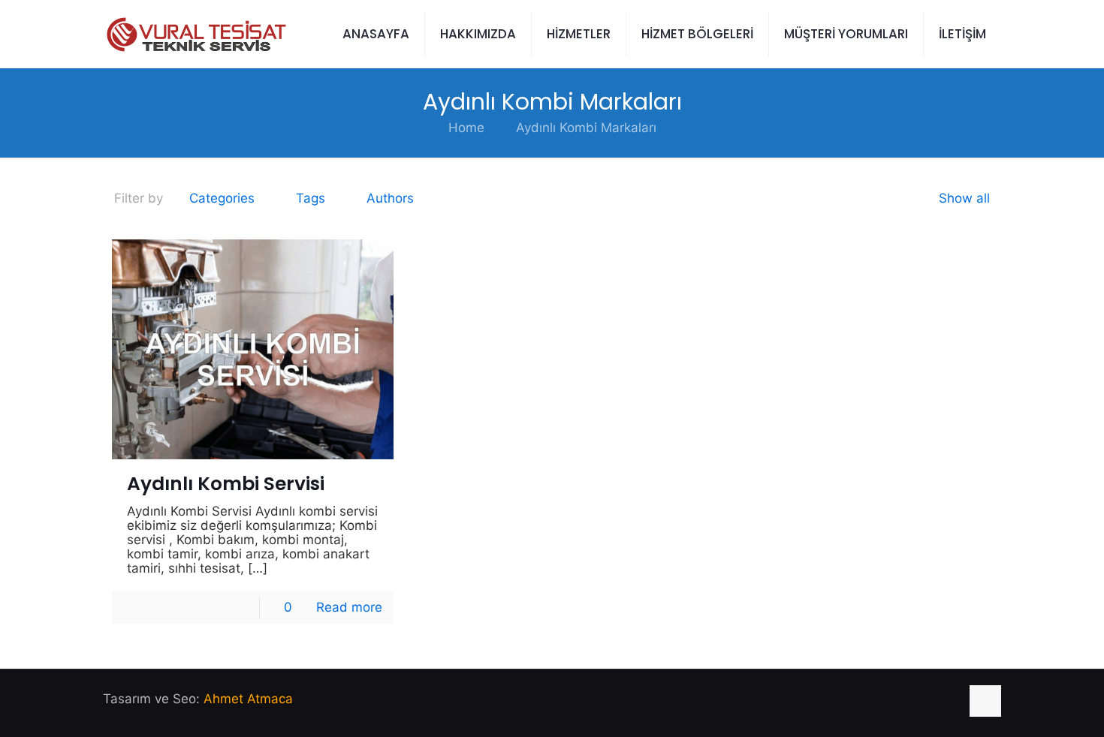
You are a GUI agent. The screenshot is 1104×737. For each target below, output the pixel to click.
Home (466, 127)
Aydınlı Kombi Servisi (225, 484)
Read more (349, 607)
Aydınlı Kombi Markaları (586, 127)
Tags (310, 198)
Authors (390, 198)
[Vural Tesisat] (195, 34)
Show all (964, 198)
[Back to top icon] (985, 701)
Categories (222, 198)
